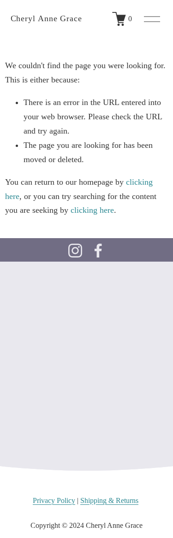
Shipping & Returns (109, 500)
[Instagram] (75, 250)
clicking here (92, 210)
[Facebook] (98, 250)
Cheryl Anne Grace (46, 18)
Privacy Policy (54, 500)
